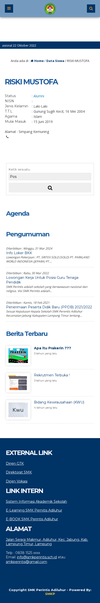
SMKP (50, 594)
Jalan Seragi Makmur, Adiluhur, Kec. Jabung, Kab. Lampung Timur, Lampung (47, 541)
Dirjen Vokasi (16, 481)
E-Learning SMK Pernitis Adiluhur (34, 510)
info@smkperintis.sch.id (37, 557)
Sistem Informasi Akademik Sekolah (36, 501)
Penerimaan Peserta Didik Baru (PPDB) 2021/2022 (49, 307)
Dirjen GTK (15, 463)
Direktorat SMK (19, 472)
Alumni (38, 96)
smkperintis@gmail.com (26, 562)
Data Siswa (55, 61)
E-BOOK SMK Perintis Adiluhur (32, 519)
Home (38, 61)
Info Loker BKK (19, 253)
